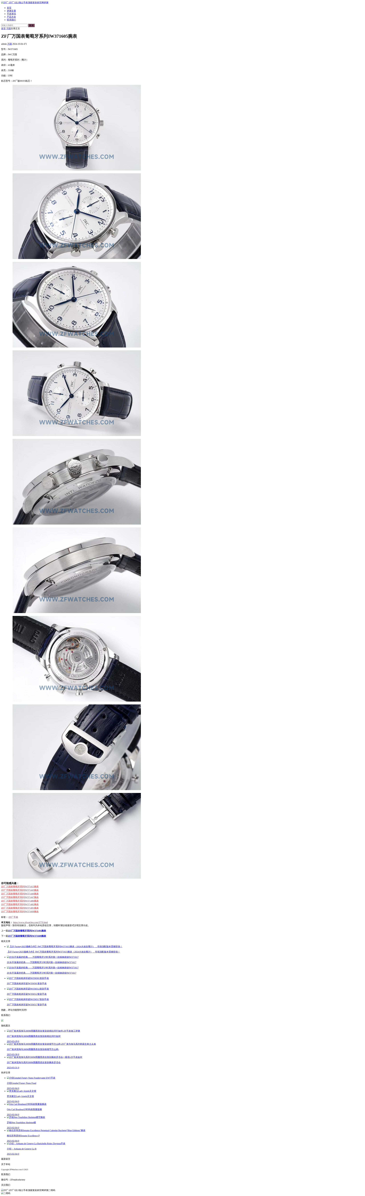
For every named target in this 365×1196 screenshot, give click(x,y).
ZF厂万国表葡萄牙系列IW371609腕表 (27, 936)
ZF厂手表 (13, 917)
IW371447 (20, 897)
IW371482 (20, 904)
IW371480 (20, 901)
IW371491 (20, 908)
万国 (8, 28)
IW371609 (20, 911)
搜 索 (31, 25)
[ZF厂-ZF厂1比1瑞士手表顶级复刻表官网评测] (24, 2)
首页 (9, 8)
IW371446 (20, 893)
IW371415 (20, 886)
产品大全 (11, 17)
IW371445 (20, 890)
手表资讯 (11, 14)
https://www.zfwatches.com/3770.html (30, 922)
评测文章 (11, 11)
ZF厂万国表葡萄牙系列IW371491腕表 (27, 930)
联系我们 (11, 20)
